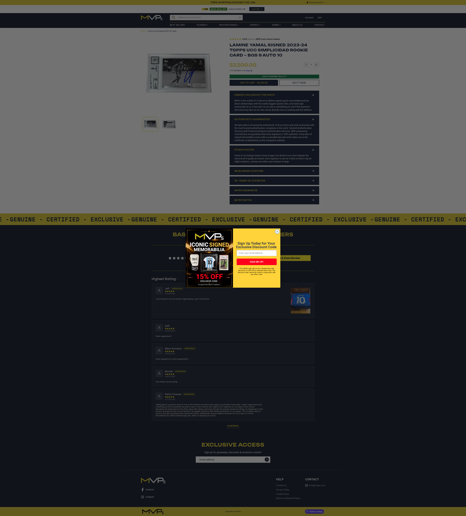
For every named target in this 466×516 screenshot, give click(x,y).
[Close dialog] (277, 231)
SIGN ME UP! (256, 261)
